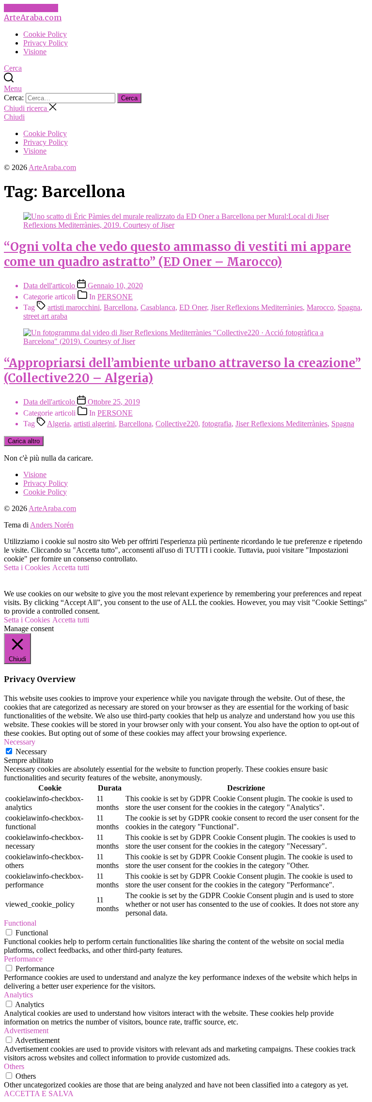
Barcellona (120, 307)
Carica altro (24, 441)
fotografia (217, 423)
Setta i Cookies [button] (27, 567)
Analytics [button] (18, 995)
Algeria (58, 423)
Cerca (129, 98)
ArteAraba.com (33, 17)
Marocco (320, 307)
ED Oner (193, 307)
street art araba (45, 316)
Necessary (31, 751)
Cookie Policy (45, 34)
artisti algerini (94, 423)
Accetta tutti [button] (70, 567)
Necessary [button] (19, 742)
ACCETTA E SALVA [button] (39, 1093)
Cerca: (15, 97)
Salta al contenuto (31, 8)
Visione (34, 51)
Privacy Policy (45, 43)
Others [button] (14, 1066)
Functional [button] (20, 923)
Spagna (349, 307)
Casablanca (157, 307)
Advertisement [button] (26, 1030)
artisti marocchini (73, 307)
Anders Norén (52, 525)
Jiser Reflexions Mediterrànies (257, 307)
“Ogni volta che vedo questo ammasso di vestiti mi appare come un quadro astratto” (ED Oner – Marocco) (177, 254)
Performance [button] (23, 959)
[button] (186, 88)
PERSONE (115, 297)
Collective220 (176, 423)
